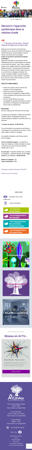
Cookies (16, 438)
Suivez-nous (19, 192)
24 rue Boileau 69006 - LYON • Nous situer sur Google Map (16, 421)
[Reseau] (16, 4)
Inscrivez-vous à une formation (9, 173)
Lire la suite (16, 372)
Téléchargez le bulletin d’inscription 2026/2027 (13, 169)
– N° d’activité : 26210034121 (16, 443)
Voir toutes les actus (16, 332)
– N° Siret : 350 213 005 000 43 (16, 445)
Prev (1, 358)
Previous (2, 13)
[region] (16, 13)
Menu (5, 7)
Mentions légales (16, 439)
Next (30, 13)
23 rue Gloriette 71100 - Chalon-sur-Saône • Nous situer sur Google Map (16, 414)
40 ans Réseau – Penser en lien (14, 360)
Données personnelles (16, 436)
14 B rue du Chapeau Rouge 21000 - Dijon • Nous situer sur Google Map (16, 406)
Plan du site (16, 441)
